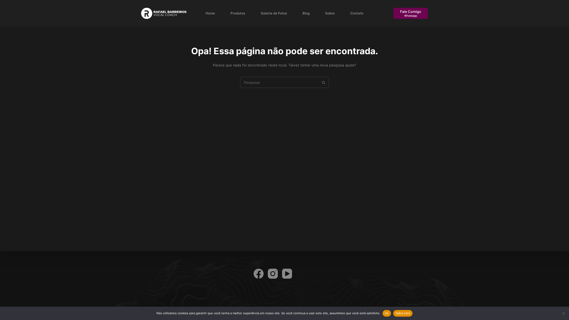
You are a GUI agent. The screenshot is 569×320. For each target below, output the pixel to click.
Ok (387, 313)
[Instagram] (273, 274)
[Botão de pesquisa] (323, 82)
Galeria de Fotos (274, 13)
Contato (356, 13)
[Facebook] (259, 274)
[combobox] (279, 82)
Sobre (330, 13)
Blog (306, 13)
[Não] (563, 313)
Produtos (237, 13)
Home (210, 13)
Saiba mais (403, 313)
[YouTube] (287, 274)
